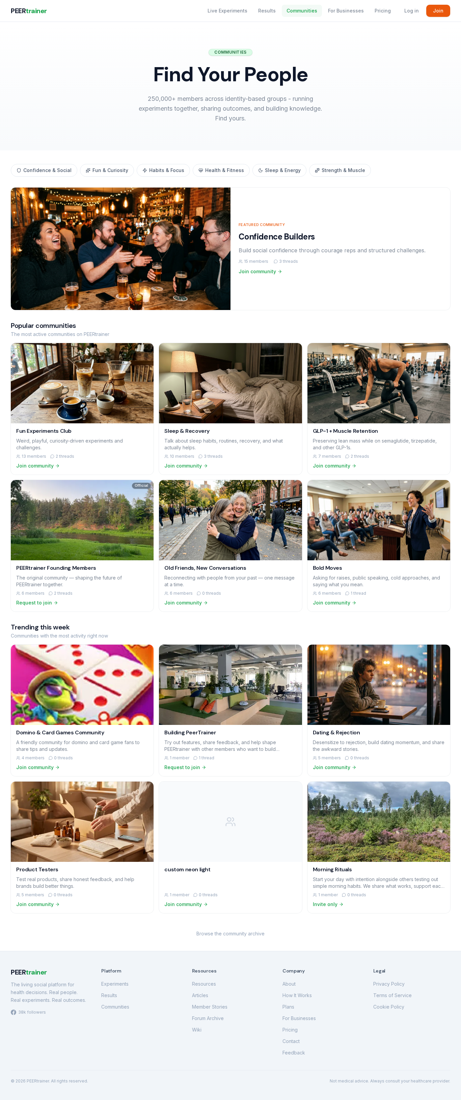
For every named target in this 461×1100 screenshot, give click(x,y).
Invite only (325, 904)
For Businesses (346, 10)
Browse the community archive (230, 933)
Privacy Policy (389, 984)
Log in (411, 10)
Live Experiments (227, 10)
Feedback (293, 1052)
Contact (291, 1041)
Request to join (34, 602)
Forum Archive (208, 1018)
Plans (288, 1007)
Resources (204, 984)
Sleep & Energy (283, 170)
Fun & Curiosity (110, 170)
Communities (302, 10)
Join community (257, 271)
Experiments (115, 984)
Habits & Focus (166, 170)
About (289, 984)
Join (438, 10)
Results (267, 10)
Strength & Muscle (343, 170)
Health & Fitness (224, 170)
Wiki (196, 1030)
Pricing (383, 10)
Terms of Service (392, 995)
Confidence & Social (47, 170)
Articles (200, 995)
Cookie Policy (388, 1007)
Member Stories (209, 1007)
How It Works (297, 995)
